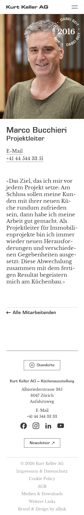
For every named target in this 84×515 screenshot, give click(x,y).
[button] (42, 365)
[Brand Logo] (27, 7)
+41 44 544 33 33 (42, 416)
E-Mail (42, 410)
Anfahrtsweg (42, 401)
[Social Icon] (23, 425)
